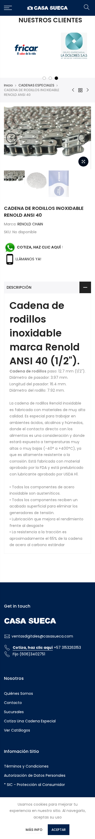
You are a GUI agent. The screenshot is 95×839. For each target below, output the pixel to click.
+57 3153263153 (47, 646)
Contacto (13, 701)
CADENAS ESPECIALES (36, 84)
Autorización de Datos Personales (34, 774)
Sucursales (14, 710)
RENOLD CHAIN (30, 222)
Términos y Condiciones (26, 765)
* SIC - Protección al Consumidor (34, 783)
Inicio (8, 84)
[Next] (83, 136)
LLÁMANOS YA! (28, 257)
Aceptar (58, 829)
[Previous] (11, 136)
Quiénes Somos (18, 692)
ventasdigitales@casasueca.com (42, 635)
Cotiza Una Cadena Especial (30, 719)
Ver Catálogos (17, 729)
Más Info (34, 829)
